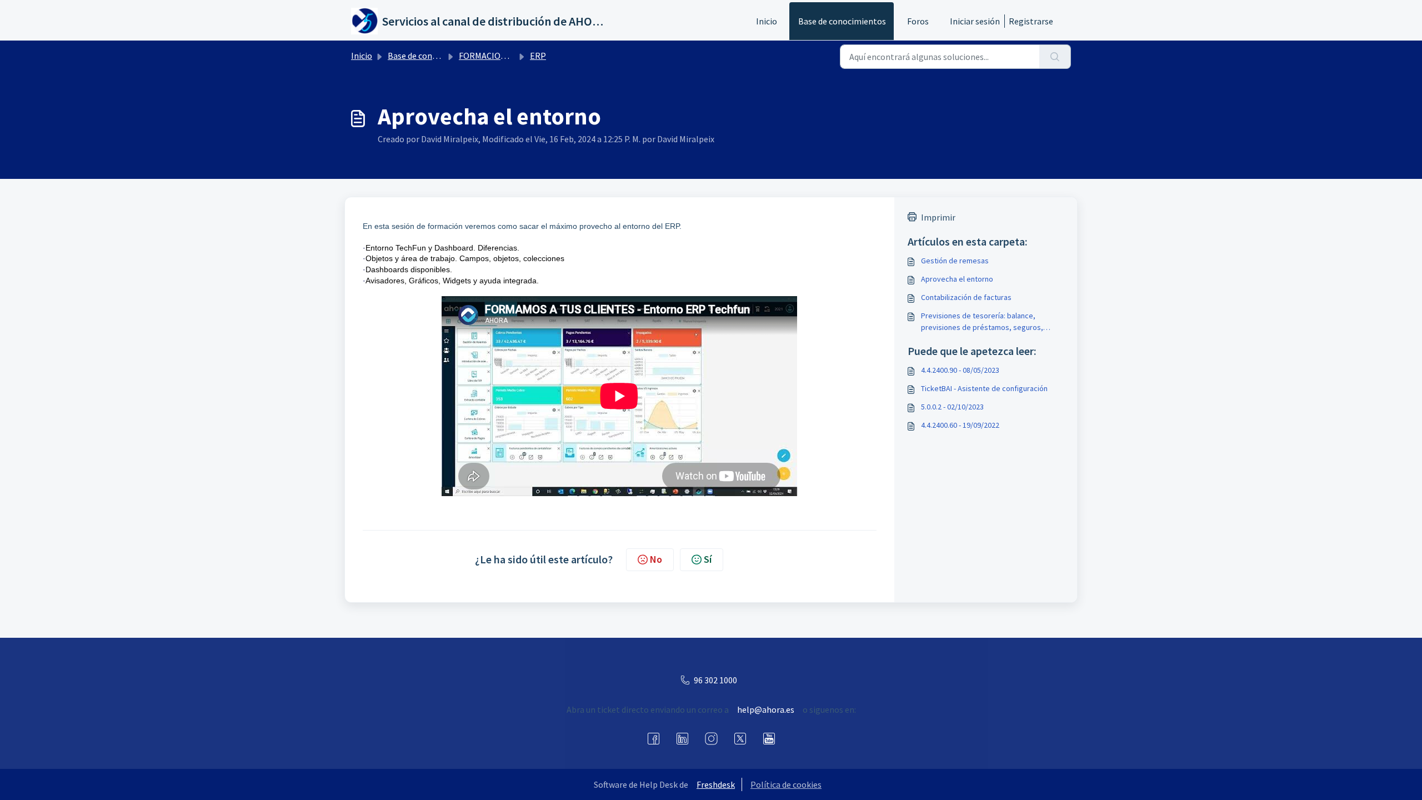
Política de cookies (786, 784)
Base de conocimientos (842, 21)
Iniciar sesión (975, 21)
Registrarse (1031, 21)
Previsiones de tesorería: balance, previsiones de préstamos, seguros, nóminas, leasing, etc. (982, 322)
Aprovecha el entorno (957, 279)
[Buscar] (1055, 56)
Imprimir (938, 217)
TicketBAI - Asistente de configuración (984, 388)
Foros (918, 21)
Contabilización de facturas (966, 297)
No (656, 559)
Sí (708, 559)
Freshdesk (716, 784)
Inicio (766, 21)
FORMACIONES (487, 55)
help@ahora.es (765, 709)
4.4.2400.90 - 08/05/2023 (960, 370)
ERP (538, 55)
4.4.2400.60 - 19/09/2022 (960, 425)
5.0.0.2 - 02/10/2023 (952, 407)
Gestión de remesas (955, 261)
